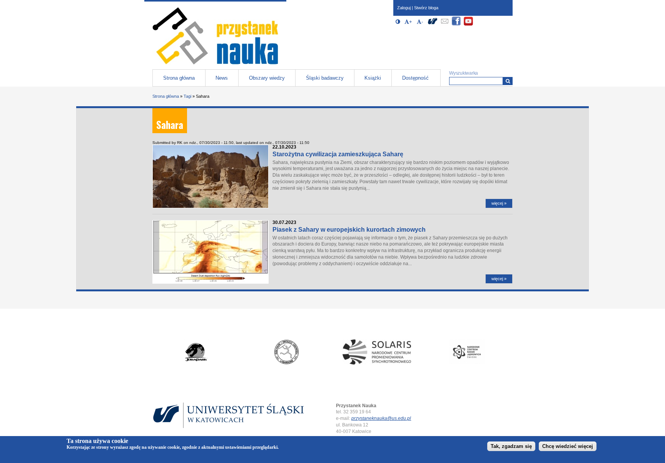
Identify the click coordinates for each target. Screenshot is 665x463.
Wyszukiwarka (463, 73)
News (222, 78)
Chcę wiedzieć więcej (567, 446)
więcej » (498, 203)
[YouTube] (468, 24)
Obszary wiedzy (267, 78)
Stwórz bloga (426, 7)
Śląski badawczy (325, 78)
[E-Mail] (444, 24)
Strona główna (179, 78)
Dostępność (415, 78)
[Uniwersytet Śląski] (432, 24)
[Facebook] (456, 24)
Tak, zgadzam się (511, 446)
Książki (372, 78)
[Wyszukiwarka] (508, 81)
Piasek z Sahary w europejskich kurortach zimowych (349, 229)
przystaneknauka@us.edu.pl (381, 418)
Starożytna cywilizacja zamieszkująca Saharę (337, 154)
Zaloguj (404, 7)
